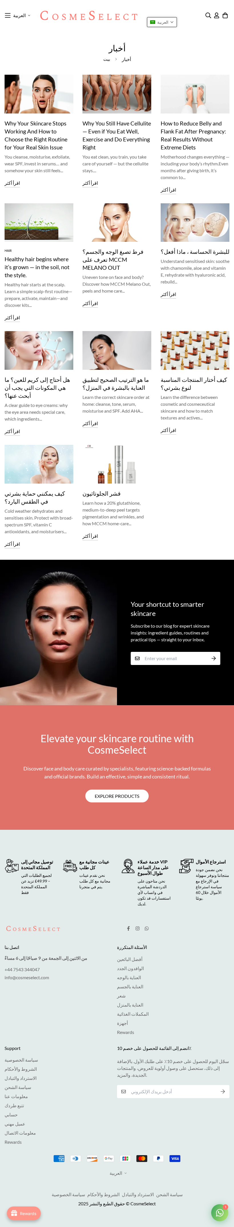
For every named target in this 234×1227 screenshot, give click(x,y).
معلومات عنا (16, 1096)
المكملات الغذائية (133, 1014)
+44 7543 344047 (22, 969)
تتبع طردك (14, 1105)
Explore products (117, 796)
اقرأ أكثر (12, 183)
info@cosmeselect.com (27, 977)
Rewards (125, 1032)
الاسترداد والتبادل (21, 1078)
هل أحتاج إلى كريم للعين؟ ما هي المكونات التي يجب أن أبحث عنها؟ (37, 387)
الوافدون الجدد (130, 968)
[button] (162, 22)
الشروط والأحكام (21, 1069)
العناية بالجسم (130, 986)
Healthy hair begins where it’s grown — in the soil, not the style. (37, 266)
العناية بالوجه (129, 977)
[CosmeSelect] (88, 15)
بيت (106, 59)
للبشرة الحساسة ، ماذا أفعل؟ (195, 251)
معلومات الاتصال (20, 1132)
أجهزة (122, 1023)
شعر (121, 995)
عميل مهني (15, 1123)
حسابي (11, 1114)
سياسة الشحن (18, 1087)
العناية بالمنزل (130, 1004)
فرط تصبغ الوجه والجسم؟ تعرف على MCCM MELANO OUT (113, 259)
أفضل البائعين (129, 959)
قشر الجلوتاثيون (101, 493)
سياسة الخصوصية (21, 1059)
